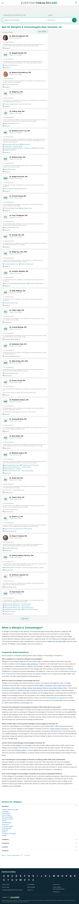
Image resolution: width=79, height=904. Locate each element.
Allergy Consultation (45, 685)
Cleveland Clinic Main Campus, (11, 144)
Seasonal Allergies (32, 664)
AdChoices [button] (56, 892)
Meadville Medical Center (10, 150)
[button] (76, 3)
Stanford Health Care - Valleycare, (12, 469)
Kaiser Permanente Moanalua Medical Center (15, 188)
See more (25, 619)
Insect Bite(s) (53, 688)
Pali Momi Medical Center (26, 264)
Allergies (23, 664)
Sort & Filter (42, 31)
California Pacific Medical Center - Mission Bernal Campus (18, 470)
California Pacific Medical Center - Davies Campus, (17, 606)
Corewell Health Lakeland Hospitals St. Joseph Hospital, (18, 148)
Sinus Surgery (57, 685)
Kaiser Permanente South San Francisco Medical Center (18, 528)
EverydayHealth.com (64, 671)
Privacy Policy (6, 884)
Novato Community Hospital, (30, 609)
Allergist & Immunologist (13, 855)
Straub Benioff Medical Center (11, 123)
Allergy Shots (62, 688)
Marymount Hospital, (39, 148)
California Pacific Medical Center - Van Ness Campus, (17, 467)
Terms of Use (5, 887)
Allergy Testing (27, 688)
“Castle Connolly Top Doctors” (59, 729)
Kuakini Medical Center (10, 169)
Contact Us (56, 884)
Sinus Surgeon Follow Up (41, 688)
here (39, 676)
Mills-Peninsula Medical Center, (12, 465)
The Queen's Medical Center (11, 65)
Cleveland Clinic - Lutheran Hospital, (13, 146)
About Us (30, 890)
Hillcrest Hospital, (25, 144)
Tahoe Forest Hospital (9, 611)
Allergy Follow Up (16, 688)
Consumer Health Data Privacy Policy (12, 890)
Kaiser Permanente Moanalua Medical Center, (15, 283)
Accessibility (30, 884)
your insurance (13, 714)
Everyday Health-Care (63, 641)
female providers (20, 750)
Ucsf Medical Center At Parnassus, (30, 465)
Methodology (31, 887)
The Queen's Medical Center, (11, 104)
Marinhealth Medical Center (11, 548)
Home (3, 855)
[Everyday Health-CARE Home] (39, 2)
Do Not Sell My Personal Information (58, 888)
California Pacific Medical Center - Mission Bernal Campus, (19, 607)
